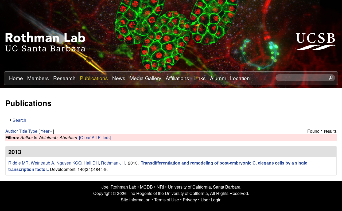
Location (240, 77)
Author (11, 131)
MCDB (146, 187)
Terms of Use (166, 200)
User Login (211, 200)
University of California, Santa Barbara (204, 187)
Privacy (190, 200)
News (118, 77)
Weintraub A (42, 163)
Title (23, 131)
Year (45, 131)
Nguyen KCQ (68, 163)
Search (19, 120)
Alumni (218, 77)
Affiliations (177, 77)
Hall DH (91, 163)
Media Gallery (145, 77)
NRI (160, 187)
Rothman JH (113, 163)
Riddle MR (18, 163)
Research (64, 77)
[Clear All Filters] (95, 137)
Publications (94, 77)
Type (32, 131)
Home (16, 77)
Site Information (135, 200)
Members (38, 77)
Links (199, 77)
